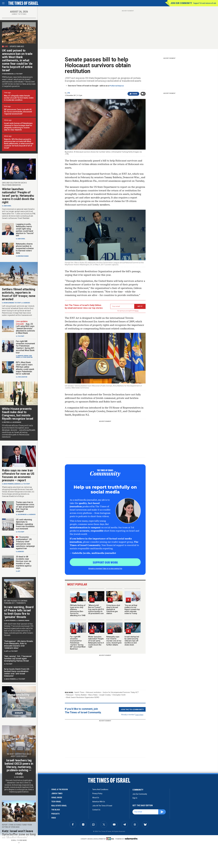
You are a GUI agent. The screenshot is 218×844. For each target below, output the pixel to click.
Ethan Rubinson (7, 74)
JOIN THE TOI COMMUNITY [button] (132, 709)
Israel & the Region (59, 789)
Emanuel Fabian (23, 356)
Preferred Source (117, 86)
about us (95, 798)
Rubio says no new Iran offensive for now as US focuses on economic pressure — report (18, 475)
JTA (68, 93)
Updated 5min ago (17, 46)
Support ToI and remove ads (204, 3)
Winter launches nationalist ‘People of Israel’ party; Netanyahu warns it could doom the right (96, 642)
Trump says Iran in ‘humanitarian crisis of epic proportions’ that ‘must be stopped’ (25, 507)
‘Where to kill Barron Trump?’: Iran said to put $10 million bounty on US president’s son (96, 609)
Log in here (139, 714)
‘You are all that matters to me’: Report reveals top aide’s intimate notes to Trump (132, 609)
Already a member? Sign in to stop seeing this (105, 568)
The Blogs (55, 810)
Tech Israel (56, 802)
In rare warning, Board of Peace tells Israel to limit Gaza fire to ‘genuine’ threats (18, 612)
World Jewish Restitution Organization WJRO (82, 697)
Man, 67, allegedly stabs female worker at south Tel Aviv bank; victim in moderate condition (19, 98)
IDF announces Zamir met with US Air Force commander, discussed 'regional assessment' (18, 111)
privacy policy (97, 793)
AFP (19, 571)
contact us (96, 810)
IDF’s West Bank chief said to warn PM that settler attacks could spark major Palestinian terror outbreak (25, 368)
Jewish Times (79, 692)
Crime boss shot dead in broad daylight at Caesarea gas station (113, 609)
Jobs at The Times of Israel (102, 806)
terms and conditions (100, 789)
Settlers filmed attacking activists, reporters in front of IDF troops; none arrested (18, 294)
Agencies (27, 302)
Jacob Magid (16, 422)
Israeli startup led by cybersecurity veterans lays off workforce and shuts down (132, 641)
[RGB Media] (110, 838)
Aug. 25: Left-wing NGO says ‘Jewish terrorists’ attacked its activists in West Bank (25, 328)
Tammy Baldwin (81, 695)
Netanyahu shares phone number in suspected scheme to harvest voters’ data (25, 248)
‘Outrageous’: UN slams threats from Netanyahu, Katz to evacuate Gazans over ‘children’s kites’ (18, 644)
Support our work (105, 562)
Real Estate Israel (59, 806)
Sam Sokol (7, 206)
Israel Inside (56, 798)
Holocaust (69, 695)
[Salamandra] (131, 838)
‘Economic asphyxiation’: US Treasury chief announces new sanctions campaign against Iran (25, 543)
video (53, 818)
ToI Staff (19, 74)
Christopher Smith (119, 695)
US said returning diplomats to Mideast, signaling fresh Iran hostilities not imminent (25, 524)
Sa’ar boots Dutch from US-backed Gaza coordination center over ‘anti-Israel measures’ (17, 672)
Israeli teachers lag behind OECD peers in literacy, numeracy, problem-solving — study (19, 767)
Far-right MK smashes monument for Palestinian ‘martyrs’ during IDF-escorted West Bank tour (77, 643)
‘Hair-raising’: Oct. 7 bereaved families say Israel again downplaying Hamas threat (17, 658)
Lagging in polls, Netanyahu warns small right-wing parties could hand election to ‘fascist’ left (25, 230)
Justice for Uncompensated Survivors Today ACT (121, 692)
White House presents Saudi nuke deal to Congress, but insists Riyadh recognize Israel (17, 413)
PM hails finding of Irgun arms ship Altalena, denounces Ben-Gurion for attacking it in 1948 (77, 610)
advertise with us (98, 802)
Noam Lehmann (9, 302)
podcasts (55, 814)
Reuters (7, 422)
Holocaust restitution (93, 692)
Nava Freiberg (9, 484)
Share (134, 94)
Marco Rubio (93, 695)
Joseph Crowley (105, 695)
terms (137, 310)
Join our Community (181, 3)
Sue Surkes (20, 777)
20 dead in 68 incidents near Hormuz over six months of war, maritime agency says (23, 562)
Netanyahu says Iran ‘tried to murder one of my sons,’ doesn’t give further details (113, 641)
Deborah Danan (23, 256)
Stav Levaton (27, 357)
